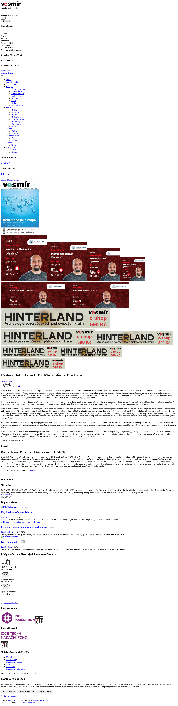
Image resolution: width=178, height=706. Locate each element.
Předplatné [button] (10, 147)
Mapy (5, 174)
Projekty (14, 131)
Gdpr (13, 126)
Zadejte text (6, 8)
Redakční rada (17, 117)
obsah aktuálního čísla (11, 180)
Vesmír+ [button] (9, 129)
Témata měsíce (17, 94)
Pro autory (15, 122)
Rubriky (14, 98)
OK (3, 18)
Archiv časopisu (18, 89)
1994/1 (18, 386)
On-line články (17, 91)
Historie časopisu (18, 119)
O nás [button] (8, 108)
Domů (8, 79)
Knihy (14, 145)
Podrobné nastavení (44, 691)
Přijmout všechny (8, 691)
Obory (14, 101)
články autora (6, 495)
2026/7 (5, 163)
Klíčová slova (17, 105)
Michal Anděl (6, 381)
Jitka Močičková (8, 532)
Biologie (15, 138)
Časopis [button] (9, 87)
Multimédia (16, 96)
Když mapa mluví (10, 542)
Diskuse (14, 133)
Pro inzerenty (16, 124)
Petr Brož (5, 517)
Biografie (32, 471)
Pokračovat (5, 70)
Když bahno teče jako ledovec (17, 512)
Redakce (15, 110)
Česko (14, 150)
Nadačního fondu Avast (27, 703)
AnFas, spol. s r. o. (15, 700)
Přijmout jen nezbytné (26, 691)
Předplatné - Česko (14, 662)
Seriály (14, 103)
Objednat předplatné (9, 603)
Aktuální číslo (12, 82)
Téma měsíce (11, 84)
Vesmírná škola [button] (12, 136)
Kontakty (15, 112)
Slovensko (15, 152)
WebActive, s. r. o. (40, 700)
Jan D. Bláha (6, 547)
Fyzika (14, 140)
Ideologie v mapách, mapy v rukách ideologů (25, 527)
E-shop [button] (9, 143)
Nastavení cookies (8, 696)
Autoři (14, 115)
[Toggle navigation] (2, 75)
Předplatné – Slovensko (16, 669)
